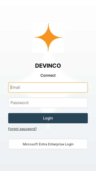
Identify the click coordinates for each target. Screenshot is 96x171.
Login (48, 118)
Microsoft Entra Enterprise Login (48, 144)
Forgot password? (22, 129)
